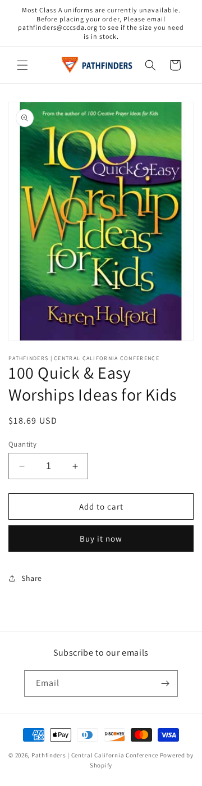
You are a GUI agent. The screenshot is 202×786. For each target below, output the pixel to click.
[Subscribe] (165, 683)
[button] (22, 65)
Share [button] (31, 578)
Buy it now (101, 538)
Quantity (22, 444)
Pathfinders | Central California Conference (94, 755)
